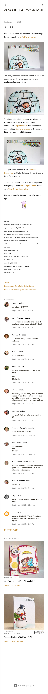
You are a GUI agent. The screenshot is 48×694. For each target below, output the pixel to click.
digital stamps (29, 286)
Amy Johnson (18, 318)
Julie (15, 390)
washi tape (33, 290)
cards (12, 286)
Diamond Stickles (23, 129)
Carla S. (16, 335)
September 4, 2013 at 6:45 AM (23, 359)
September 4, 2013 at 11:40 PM (23, 454)
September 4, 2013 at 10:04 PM (23, 435)
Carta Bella (19, 286)
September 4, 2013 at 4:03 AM (23, 311)
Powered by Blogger (26, 686)
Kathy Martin (18, 481)
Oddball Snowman (18, 636)
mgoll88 (16, 367)
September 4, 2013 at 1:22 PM (23, 404)
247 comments (16, 585)
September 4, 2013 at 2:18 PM (23, 421)
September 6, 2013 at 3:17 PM (23, 524)
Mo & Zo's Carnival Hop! (21, 581)
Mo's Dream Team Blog (18, 189)
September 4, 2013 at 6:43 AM (23, 327)
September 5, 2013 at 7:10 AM (23, 488)
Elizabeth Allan (20, 462)
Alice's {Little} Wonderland (23, 9)
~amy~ (15, 303)
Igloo (23, 119)
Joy (13, 495)
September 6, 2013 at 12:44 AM (23, 505)
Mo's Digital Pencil (27, 37)
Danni (15, 352)
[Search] (42, 4)
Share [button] (6, 282)
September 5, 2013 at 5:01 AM (23, 473)
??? (13, 512)
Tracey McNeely (19, 428)
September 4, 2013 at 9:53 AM (23, 382)
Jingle (15, 411)
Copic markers (21, 126)
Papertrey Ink (23, 290)
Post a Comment (11, 530)
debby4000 (17, 443)
